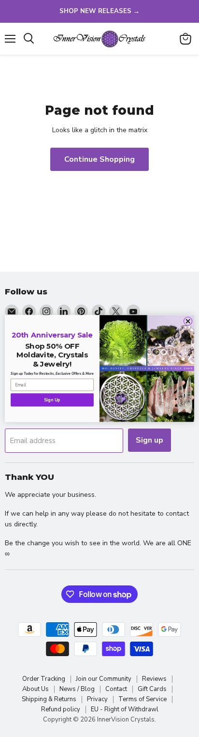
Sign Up (52, 400)
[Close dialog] (188, 321)
